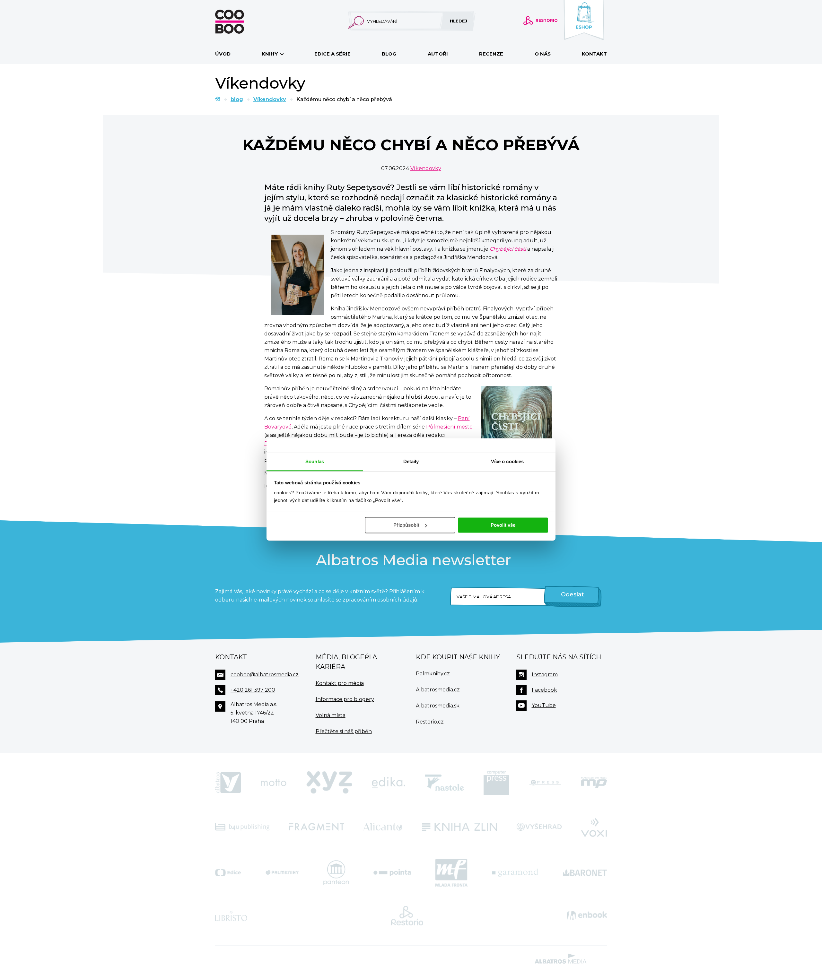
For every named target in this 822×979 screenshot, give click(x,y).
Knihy (270, 54)
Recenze (491, 54)
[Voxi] (594, 826)
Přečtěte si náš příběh (344, 731)
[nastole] (444, 782)
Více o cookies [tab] (507, 461)
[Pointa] (392, 872)
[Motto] (273, 782)
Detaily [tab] (411, 461)
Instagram (545, 674)
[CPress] (545, 782)
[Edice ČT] (228, 872)
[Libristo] (231, 915)
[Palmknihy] (282, 872)
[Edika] (388, 782)
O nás (543, 54)
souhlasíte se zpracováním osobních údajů (362, 600)
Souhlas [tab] (314, 461)
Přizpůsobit (406, 525)
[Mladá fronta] (451, 872)
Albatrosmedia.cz (438, 690)
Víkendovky (269, 99)
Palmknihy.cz (433, 674)
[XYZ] (329, 782)
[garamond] (515, 872)
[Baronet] (585, 872)
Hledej (458, 20)
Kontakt (594, 54)
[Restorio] (407, 915)
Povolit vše (503, 525)
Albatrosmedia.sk (437, 706)
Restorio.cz (430, 722)
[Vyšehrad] (539, 826)
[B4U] (242, 826)
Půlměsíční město (449, 427)
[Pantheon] (336, 872)
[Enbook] (586, 915)
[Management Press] (594, 782)
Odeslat (572, 594)
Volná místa (330, 715)
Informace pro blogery (345, 699)
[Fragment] (316, 826)
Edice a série (332, 54)
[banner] (240, 22)
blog (237, 99)
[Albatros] (228, 782)
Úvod (223, 54)
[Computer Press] (496, 782)
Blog (389, 54)
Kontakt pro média (340, 683)
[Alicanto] (383, 826)
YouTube (544, 705)
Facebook (544, 690)
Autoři (438, 54)
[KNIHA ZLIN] (459, 826)
